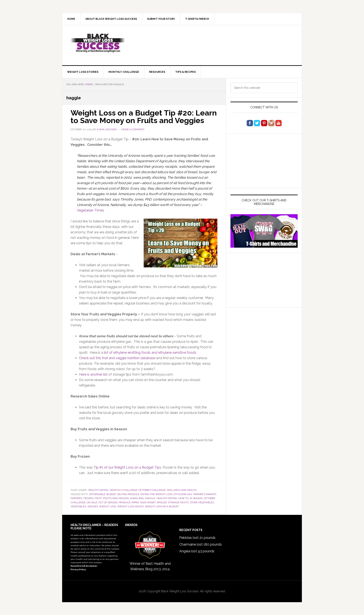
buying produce (128, 494)
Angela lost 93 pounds (196, 551)
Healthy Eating (98, 490)
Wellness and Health (182, 490)
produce (124, 502)
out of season (108, 502)
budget (111, 494)
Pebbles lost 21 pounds (197, 538)
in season (196, 498)
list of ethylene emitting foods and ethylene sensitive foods (150, 353)
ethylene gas (183, 494)
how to (183, 498)
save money (147, 502)
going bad (137, 498)
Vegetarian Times (90, 210)
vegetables (78, 506)
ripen (135, 502)
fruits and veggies (116, 498)
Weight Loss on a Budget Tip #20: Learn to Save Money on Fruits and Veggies (144, 116)
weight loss (107, 506)
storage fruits (178, 502)
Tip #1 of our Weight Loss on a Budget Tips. (128, 467)
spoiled (162, 502)
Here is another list (93, 374)
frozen (88, 498)
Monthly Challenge (123, 490)
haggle (150, 498)
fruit (98, 498)
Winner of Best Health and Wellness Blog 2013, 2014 (150, 566)
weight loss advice (130, 506)
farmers (76, 498)
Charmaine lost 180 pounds (200, 544)
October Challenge (152, 490)
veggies (92, 506)
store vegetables (202, 502)
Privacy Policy (78, 569)
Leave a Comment (133, 129)
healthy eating (167, 498)
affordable (97, 494)
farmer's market (204, 494)
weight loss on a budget (162, 506)
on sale (92, 502)
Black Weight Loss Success (98, 43)
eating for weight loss (156, 494)
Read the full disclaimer (84, 566)
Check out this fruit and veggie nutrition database (117, 358)
